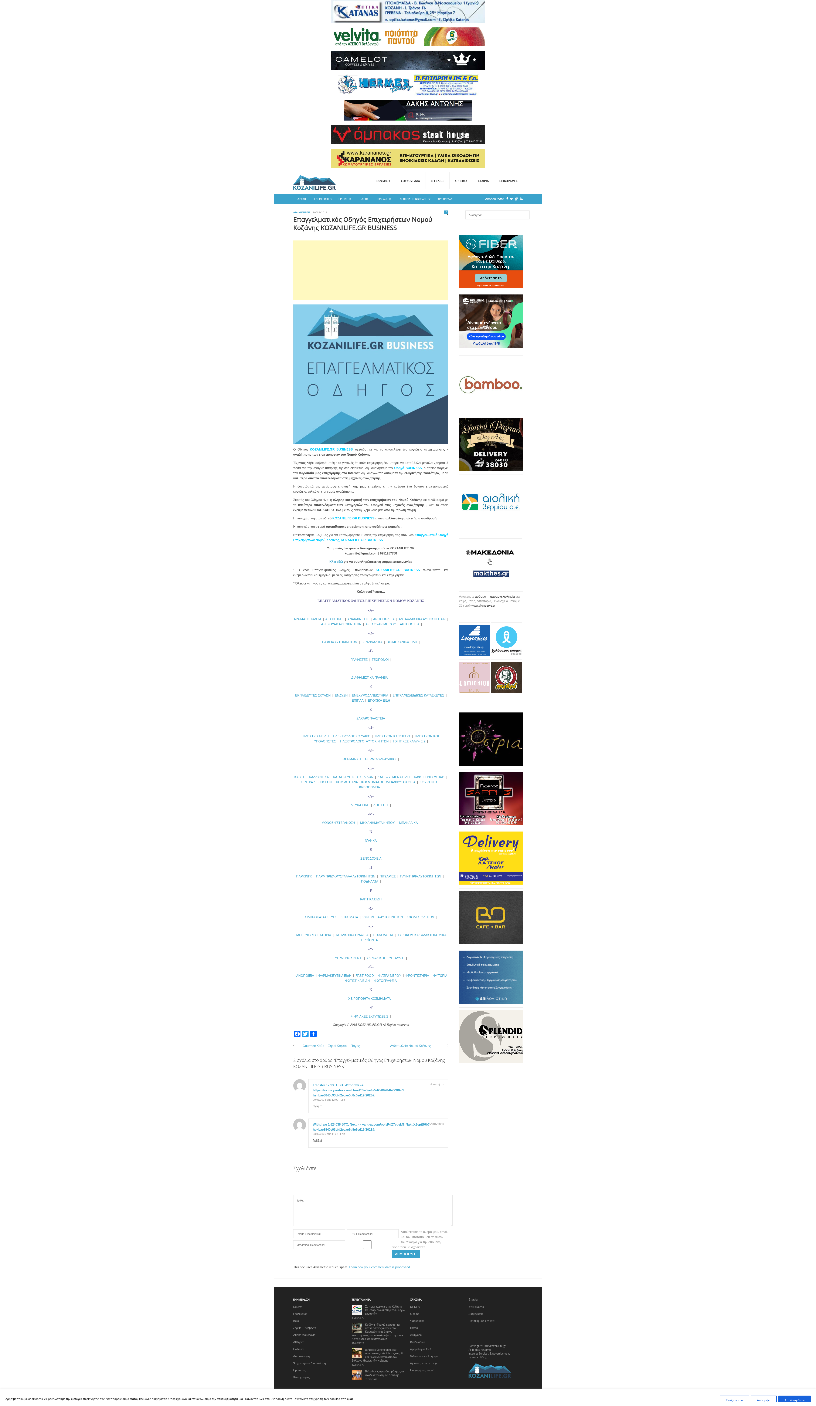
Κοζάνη (297, 1307)
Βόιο (296, 1321)
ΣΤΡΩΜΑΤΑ (349, 917)
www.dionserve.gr (483, 605)
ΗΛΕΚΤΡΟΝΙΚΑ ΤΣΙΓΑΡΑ (393, 736)
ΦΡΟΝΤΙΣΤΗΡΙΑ (417, 975)
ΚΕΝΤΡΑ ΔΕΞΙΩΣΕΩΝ (316, 782)
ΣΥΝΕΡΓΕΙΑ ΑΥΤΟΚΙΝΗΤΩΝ (382, 917)
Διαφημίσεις (302, 212)
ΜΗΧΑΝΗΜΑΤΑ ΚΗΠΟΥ (377, 823)
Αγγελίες (437, 181)
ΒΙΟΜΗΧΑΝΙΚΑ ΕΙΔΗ (402, 642)
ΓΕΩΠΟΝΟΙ (380, 659)
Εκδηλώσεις (384, 199)
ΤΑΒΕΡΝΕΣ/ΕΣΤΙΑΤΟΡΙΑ (313, 935)
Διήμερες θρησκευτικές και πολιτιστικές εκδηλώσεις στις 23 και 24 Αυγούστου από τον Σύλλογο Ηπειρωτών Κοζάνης (378, 1355)
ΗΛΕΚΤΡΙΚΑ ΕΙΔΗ (316, 736)
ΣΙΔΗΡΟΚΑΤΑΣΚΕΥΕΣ (321, 917)
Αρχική (302, 199)
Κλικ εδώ (336, 561)
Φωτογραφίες (301, 1377)
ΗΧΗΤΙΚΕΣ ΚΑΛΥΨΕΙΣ (409, 741)
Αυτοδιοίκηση (301, 1356)
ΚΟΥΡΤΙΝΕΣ (429, 782)
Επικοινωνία (508, 181)
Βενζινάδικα (417, 1342)
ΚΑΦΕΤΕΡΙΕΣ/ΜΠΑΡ (429, 777)
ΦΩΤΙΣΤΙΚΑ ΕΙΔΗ (357, 980)
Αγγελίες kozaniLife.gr (423, 1363)
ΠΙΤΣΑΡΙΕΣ (388, 876)
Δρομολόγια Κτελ (420, 1349)
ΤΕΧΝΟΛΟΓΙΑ (384, 935)
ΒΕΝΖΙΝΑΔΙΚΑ (371, 642)
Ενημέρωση (321, 199)
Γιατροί (414, 1328)
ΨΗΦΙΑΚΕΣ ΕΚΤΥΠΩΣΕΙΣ (369, 1016)
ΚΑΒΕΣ (299, 777)
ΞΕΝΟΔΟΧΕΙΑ (370, 858)
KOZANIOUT (383, 181)
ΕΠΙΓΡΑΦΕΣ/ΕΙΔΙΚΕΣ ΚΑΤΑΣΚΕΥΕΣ (418, 695)
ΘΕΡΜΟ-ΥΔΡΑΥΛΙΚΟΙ (381, 759)
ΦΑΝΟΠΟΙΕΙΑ (304, 975)
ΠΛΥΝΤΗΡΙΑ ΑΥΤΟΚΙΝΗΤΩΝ (420, 876)
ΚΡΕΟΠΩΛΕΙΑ (369, 787)
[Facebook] (506, 198)
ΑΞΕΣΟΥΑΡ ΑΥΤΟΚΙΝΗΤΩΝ (341, 624)
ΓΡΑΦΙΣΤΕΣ (359, 659)
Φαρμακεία (417, 1321)
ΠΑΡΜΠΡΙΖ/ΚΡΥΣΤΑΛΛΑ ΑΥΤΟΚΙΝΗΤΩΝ (345, 876)
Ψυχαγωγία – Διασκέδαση (309, 1363)
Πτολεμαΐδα (300, 1314)
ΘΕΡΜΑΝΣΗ (353, 759)
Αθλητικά (299, 1342)
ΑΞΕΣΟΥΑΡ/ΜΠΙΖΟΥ (381, 624)
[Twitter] (510, 198)
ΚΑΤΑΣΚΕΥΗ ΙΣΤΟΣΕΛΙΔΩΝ (353, 777)
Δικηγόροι (416, 1335)
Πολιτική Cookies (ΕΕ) (482, 1321)
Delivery (415, 1307)
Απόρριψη (764, 1400)
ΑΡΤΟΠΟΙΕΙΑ (409, 624)
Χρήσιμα (461, 181)
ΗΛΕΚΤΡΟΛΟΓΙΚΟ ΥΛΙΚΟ (352, 736)
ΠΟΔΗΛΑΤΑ (369, 881)
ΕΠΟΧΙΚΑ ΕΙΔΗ (379, 700)
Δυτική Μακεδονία (304, 1335)
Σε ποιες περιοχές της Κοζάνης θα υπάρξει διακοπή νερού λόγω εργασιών (385, 1310)
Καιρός (364, 199)
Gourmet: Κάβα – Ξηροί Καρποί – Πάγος (331, 1046)
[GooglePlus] (515, 198)
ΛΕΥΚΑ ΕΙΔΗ (360, 805)
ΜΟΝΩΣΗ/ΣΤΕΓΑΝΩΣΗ (338, 823)
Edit (342, 1099)
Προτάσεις (345, 199)
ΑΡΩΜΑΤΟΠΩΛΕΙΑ (307, 619)
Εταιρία (483, 181)
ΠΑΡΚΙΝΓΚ (304, 876)
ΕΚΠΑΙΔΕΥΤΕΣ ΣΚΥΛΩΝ (313, 695)
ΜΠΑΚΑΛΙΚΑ (408, 823)
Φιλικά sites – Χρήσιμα (424, 1356)
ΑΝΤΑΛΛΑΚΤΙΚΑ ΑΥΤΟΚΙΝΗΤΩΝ (422, 619)
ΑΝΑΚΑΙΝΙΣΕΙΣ (358, 619)
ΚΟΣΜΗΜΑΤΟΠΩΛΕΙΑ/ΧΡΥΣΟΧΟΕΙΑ (388, 782)
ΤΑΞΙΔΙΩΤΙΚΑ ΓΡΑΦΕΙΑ (351, 935)
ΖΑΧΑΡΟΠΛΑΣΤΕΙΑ (371, 718)
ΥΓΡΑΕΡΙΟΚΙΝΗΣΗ (348, 958)
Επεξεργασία (734, 1400)
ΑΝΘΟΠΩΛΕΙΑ (384, 619)
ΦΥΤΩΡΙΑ (440, 975)
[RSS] (520, 198)
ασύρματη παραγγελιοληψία (495, 596)
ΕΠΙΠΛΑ (358, 700)
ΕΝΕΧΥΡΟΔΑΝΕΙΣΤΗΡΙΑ (370, 695)
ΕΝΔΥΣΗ (341, 695)
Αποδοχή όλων (795, 1400)
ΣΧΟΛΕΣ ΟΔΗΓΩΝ (420, 917)
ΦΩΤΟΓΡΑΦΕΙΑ (385, 980)
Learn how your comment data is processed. (380, 1267)
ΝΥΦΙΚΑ (371, 840)
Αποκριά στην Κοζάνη (413, 199)
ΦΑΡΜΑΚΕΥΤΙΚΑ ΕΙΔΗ (334, 975)
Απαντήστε (437, 1084)
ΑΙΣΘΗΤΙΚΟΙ (334, 619)
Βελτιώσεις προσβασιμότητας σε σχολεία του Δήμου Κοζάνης (384, 1373)
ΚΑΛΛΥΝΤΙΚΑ (319, 777)
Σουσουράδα (410, 181)
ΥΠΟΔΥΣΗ (396, 958)
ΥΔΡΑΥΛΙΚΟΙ (376, 958)
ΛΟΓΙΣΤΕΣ (380, 805)
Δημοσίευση (405, 1254)
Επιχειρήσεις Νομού (422, 1370)
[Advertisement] (370, 270)
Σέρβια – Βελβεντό (304, 1328)
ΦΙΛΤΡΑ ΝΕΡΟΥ (389, 975)
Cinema (414, 1314)
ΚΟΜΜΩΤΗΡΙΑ (347, 782)
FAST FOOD (365, 975)
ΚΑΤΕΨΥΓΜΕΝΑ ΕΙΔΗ (394, 777)
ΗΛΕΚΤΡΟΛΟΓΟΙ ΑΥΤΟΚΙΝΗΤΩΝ (364, 741)
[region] (408, 1397)
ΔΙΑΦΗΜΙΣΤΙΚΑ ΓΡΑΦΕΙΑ (369, 677)
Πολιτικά (298, 1349)
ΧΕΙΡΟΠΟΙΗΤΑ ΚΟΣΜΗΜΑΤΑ (369, 998)
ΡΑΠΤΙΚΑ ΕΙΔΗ (371, 899)
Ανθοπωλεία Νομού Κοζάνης (410, 1046)
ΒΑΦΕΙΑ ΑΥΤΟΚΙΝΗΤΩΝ (339, 642)
